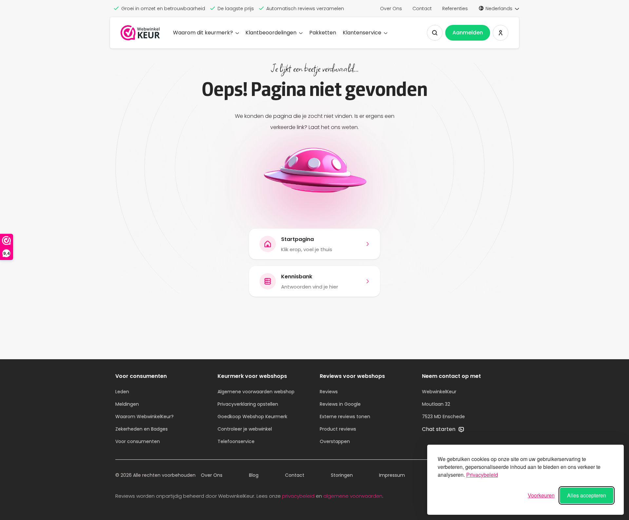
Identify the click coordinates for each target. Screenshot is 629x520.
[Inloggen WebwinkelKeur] (500, 33)
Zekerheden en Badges (141, 429)
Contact (422, 8)
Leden (122, 391)
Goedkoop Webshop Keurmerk (252, 416)
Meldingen (127, 404)
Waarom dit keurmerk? (203, 32)
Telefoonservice (236, 441)
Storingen (342, 475)
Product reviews (338, 429)
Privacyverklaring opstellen (248, 404)
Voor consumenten (137, 441)
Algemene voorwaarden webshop (256, 391)
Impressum (392, 475)
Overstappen (335, 441)
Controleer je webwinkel (245, 429)
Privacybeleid (482, 474)
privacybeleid (298, 495)
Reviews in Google (340, 404)
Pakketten (322, 32)
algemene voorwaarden (352, 495)
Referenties (455, 8)
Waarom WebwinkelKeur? (144, 416)
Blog (253, 475)
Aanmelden (467, 32)
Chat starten (439, 429)
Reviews (329, 391)
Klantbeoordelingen (270, 32)
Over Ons (391, 8)
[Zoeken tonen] (435, 33)
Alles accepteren (586, 495)
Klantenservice (362, 32)
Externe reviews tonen (345, 416)
